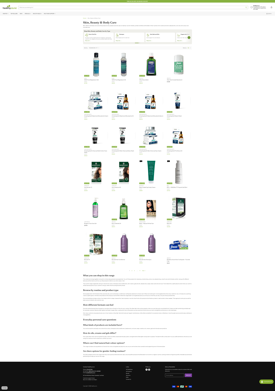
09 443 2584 (89, 369)
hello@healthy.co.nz (90, 372)
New (21, 13)
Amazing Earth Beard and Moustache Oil (123, 116)
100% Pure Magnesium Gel (91, 80)
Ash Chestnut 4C (116, 187)
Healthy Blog (37, 13)
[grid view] (188, 48)
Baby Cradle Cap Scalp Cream (147, 187)
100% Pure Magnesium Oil (119, 80)
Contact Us (128, 379)
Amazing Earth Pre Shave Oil (174, 151)
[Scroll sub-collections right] (189, 37)
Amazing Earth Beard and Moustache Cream (96, 116)
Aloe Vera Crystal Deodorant (174, 80)
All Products (129, 371)
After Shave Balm (144, 80)
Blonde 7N (87, 259)
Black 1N (169, 223)
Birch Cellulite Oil (116, 223)
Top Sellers (14, 13)
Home (84, 18)
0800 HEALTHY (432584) (95, 371)
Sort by (86, 47)
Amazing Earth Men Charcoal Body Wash (123, 151)
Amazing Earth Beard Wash (174, 116)
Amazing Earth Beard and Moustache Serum (151, 116)
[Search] (246, 7)
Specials (27, 13)
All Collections (129, 369)
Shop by (5, 13)
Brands (127, 373)
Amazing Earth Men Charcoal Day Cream (150, 151)
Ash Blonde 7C (88, 187)
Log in (269, 13)
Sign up (188, 375)
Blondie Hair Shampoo (145, 259)
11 (139, 270)
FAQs (127, 377)
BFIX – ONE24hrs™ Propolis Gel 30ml (177, 187)
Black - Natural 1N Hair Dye (146, 223)
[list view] (190, 48)
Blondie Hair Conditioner (118, 259)
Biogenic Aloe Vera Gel (90, 223)
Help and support (49, 13)
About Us (128, 375)
